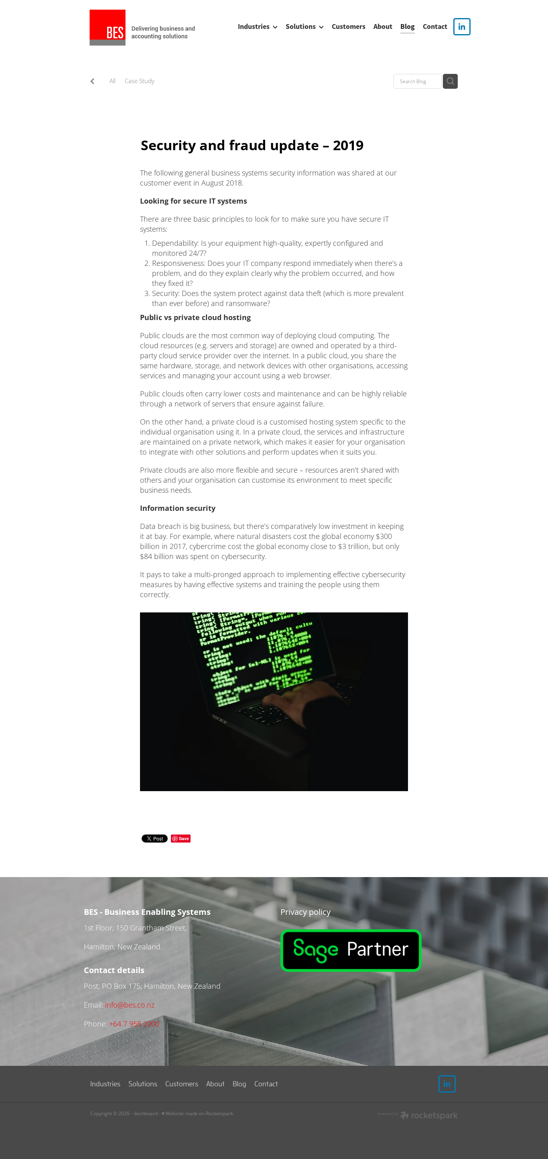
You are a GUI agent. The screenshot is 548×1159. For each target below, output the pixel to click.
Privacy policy (306, 911)
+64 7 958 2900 (134, 1023)
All (113, 80)
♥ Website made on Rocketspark (197, 1113)
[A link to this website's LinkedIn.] (462, 26)
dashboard (146, 1113)
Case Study (139, 80)
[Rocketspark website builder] (418, 1116)
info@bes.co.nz (129, 1005)
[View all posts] (92, 81)
